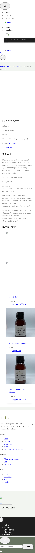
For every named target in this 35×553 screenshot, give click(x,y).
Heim (8, 12)
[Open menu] (3, 57)
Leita (28, 547)
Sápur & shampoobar (12, 459)
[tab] (19, 147)
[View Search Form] (5, 6)
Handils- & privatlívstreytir (13, 449)
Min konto (7, 477)
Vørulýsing (10, 147)
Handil (8, 15)
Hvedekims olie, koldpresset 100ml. (18, 343)
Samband (10, 30)
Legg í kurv (16, 304)
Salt (5, 462)
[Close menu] (1, 519)
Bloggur (9, 27)
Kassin (6, 482)
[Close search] (5, 540)
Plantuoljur (12, 143)
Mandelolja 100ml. (13, 297)
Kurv (5, 479)
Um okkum (10, 18)
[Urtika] (8, 22)
